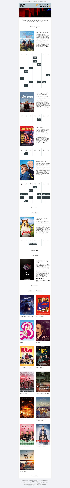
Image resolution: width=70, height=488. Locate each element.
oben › (37, 207)
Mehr (47, 46)
